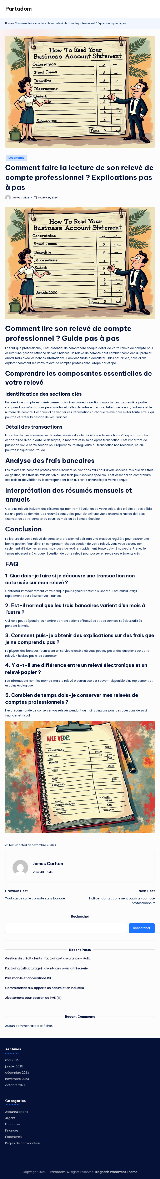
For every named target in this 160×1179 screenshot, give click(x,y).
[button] (42, 872)
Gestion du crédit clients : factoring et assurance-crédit (47, 958)
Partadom (18, 8)
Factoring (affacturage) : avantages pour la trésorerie (46, 968)
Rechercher (80, 916)
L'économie (16, 157)
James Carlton (48, 863)
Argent (10, 1118)
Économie (12, 1124)
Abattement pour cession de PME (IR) (33, 998)
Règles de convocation (22, 1143)
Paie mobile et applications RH (28, 978)
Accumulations (16, 1112)
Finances (12, 1130)
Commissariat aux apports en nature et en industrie (44, 988)
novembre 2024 (17, 1079)
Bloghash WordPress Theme (116, 1172)
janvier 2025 (14, 1066)
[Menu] (152, 9)
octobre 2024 (15, 1085)
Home (8, 23)
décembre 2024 (17, 1073)
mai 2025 (12, 1060)
